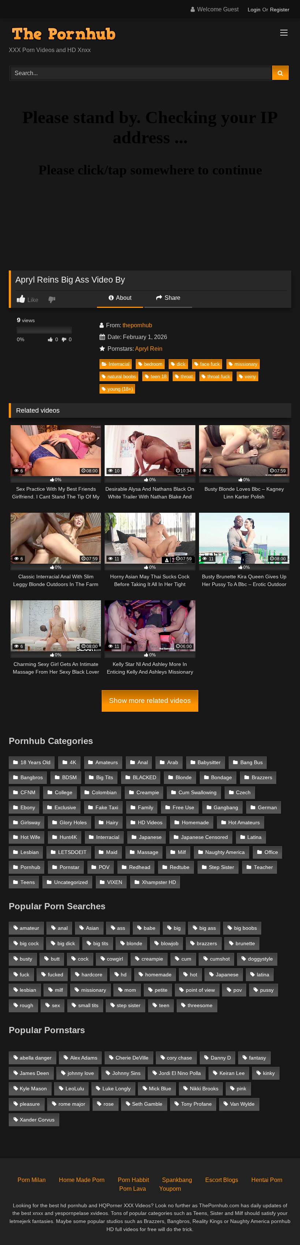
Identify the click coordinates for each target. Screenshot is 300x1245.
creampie (152, 959)
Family (145, 807)
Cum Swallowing (198, 792)
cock (83, 959)
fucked (55, 974)
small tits (88, 1005)
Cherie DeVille (132, 1058)
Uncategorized (71, 882)
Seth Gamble (147, 1104)
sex (56, 1005)
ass (121, 928)
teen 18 (158, 376)
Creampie (147, 792)
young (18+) (120, 389)
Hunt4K (68, 837)
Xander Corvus (37, 1120)
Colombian (104, 792)
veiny (250, 376)
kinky (269, 1073)
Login (254, 9)
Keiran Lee (232, 1073)
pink (241, 1088)
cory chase (179, 1058)
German (267, 807)
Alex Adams (83, 1058)
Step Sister (221, 867)
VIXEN (114, 882)
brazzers (207, 943)
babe (149, 928)
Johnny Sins (126, 1073)
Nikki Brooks (204, 1088)
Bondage (221, 777)
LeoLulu (74, 1088)
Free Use (183, 807)
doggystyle (260, 959)
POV (104, 867)
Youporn (170, 1189)
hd (124, 974)
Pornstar (69, 867)
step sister (128, 1005)
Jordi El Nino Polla (180, 1073)
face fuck (210, 364)
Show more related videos (150, 700)
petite (161, 990)
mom (130, 990)
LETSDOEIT (72, 852)
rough (26, 1005)
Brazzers (262, 777)
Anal (143, 762)
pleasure (30, 1104)
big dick (66, 943)
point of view (200, 990)
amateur (29, 928)
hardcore (92, 974)
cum (186, 959)
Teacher (263, 867)
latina (263, 974)
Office (271, 852)
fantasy (257, 1058)
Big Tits (104, 777)
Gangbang (226, 807)
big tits (100, 943)
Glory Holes (73, 822)
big (177, 928)
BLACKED (144, 777)
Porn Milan (32, 1180)
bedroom (153, 364)
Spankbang (177, 1180)
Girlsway (30, 822)
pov (237, 990)
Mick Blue (160, 1088)
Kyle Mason (33, 1088)
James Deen (34, 1073)
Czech (243, 792)
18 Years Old (35, 762)
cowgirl (115, 959)
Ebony (27, 807)
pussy (267, 990)
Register (279, 9)
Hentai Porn (266, 1180)
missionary (246, 364)
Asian (92, 928)
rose (109, 1104)
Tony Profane (196, 1104)
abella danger (36, 1058)
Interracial (119, 364)
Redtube (180, 867)
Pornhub (30, 867)
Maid (111, 852)
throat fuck (218, 376)
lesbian (28, 990)
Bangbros (31, 777)
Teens (27, 882)
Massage (147, 852)
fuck (24, 974)
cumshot (220, 959)
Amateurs (106, 762)
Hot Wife (30, 837)
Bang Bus (251, 762)
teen (164, 1005)
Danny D (221, 1058)
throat (187, 376)
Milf (182, 852)
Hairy (112, 822)
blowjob (170, 943)
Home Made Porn (82, 1180)
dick (181, 364)
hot (193, 974)
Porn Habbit (133, 1180)
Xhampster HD (159, 882)
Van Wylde (242, 1104)
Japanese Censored (204, 837)
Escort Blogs (221, 1180)
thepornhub (137, 325)
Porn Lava (132, 1189)
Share (171, 298)
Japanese (150, 837)
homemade (158, 974)
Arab (172, 762)
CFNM (27, 792)
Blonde (184, 777)
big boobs (245, 928)
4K (73, 762)
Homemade (195, 822)
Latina (254, 837)
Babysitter (209, 762)
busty (26, 959)
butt (55, 959)
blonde (134, 943)
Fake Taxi (106, 807)
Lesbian (29, 852)
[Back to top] (277, 1223)
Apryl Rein (148, 349)
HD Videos (150, 822)
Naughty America (225, 852)
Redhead (139, 867)
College (63, 792)
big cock (29, 943)
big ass (207, 928)
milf (59, 990)
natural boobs (122, 376)
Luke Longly (116, 1088)
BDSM (69, 777)
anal (63, 928)
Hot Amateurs (244, 822)
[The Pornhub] (150, 35)
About (123, 298)
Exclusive (65, 807)
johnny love (81, 1073)
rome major (72, 1104)
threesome (200, 1005)
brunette (245, 943)
